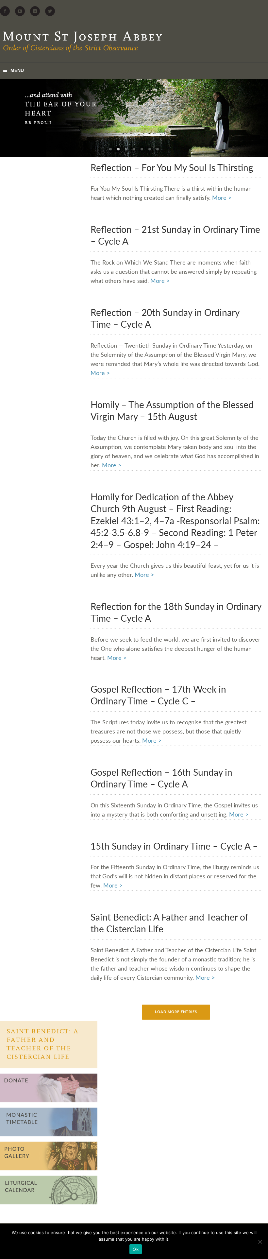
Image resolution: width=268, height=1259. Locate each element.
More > (221, 198)
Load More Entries (176, 1012)
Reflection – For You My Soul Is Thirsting (172, 168)
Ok (136, 1249)
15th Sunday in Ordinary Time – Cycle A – (174, 846)
